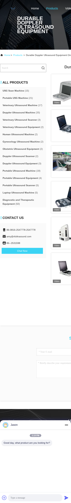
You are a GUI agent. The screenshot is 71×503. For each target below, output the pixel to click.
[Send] (66, 497)
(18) (21, 170)
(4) (22, 178)
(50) (18, 202)
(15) (16, 90)
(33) (21, 112)
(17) (22, 105)
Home (35, 8)
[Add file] (4, 497)
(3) (22, 119)
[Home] (13, 8)
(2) (23, 127)
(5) (21, 185)
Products (52, 8)
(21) (18, 98)
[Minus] (66, 425)
